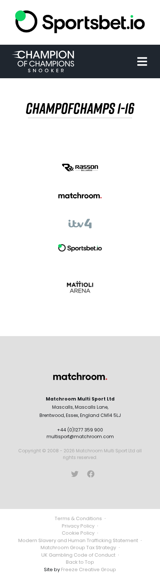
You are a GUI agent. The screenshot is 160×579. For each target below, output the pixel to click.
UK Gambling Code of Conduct (78, 555)
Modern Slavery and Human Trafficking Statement (78, 540)
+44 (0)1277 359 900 (80, 430)
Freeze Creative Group (88, 569)
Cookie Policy (78, 533)
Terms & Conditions (78, 518)
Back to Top (80, 562)
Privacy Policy (78, 525)
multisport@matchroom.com (80, 436)
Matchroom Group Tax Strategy (78, 547)
